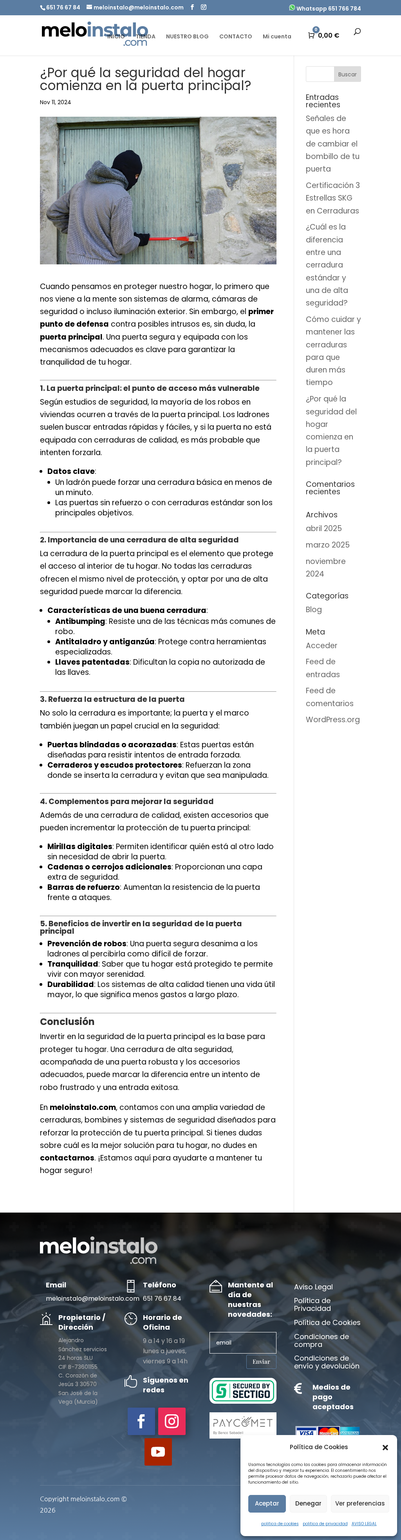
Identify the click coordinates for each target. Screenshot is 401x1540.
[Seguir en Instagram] (172, 1421)
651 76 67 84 (162, 1298)
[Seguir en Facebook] (141, 1421)
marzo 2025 (328, 545)
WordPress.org (333, 719)
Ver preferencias (360, 1503)
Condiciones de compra (321, 1341)
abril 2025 (324, 528)
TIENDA (145, 37)
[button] (385, 1447)
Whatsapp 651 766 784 (328, 9)
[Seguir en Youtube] (158, 1452)
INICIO (116, 37)
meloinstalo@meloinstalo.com (92, 1298)
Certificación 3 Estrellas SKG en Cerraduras (333, 198)
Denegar (308, 1503)
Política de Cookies (327, 1323)
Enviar (261, 1361)
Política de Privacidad (312, 1305)
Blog (314, 609)
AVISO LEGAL (364, 1524)
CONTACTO (235, 37)
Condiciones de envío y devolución (326, 1362)
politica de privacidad (325, 1524)
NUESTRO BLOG (187, 37)
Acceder (322, 645)
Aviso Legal (313, 1287)
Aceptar (267, 1503)
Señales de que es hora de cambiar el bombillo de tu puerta (332, 143)
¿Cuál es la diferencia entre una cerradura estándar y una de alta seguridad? (327, 265)
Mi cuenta (277, 37)
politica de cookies (280, 1524)
